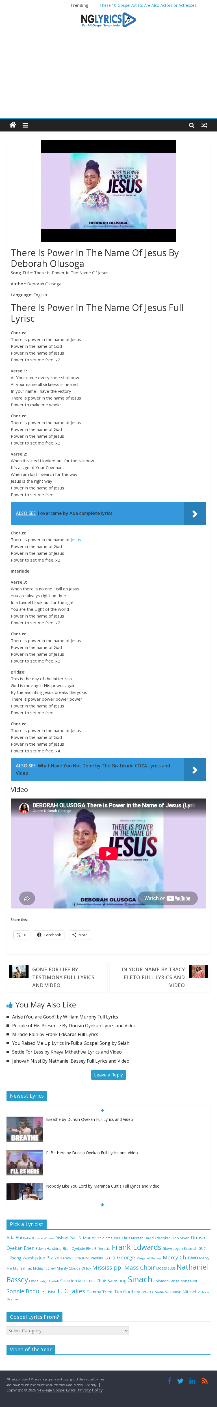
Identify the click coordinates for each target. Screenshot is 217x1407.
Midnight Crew (44, 1268)
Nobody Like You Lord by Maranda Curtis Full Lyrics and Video (103, 1186)
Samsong (117, 1280)
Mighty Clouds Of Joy (74, 1268)
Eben (29, 1248)
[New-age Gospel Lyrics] (12, 125)
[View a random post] (204, 125)
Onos (33, 1281)
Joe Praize (49, 1258)
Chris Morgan (132, 1238)
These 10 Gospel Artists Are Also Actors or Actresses (147, 5)
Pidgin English (49, 1281)
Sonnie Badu (22, 1291)
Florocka (103, 1249)
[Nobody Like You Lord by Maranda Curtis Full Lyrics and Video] (24, 1186)
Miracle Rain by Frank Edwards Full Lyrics (55, 1034)
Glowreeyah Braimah (180, 1248)
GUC (202, 1248)
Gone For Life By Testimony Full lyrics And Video (63, 977)
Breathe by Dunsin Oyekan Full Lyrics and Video (89, 1119)
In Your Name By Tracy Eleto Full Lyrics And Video (153, 977)
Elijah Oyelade (73, 1248)
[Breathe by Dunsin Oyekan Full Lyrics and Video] (24, 1119)
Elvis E (91, 1248)
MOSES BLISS (165, 1268)
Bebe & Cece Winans (38, 1238)
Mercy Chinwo (180, 1257)
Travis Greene (152, 1292)
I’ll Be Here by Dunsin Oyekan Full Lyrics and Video (92, 1152)
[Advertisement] (108, 75)
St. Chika (47, 1291)
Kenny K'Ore (70, 1258)
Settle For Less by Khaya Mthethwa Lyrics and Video (67, 1052)
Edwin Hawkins (48, 1248)
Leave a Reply (108, 1075)
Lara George (119, 1257)
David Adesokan (157, 1238)
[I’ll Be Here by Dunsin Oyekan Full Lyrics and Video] (24, 1153)
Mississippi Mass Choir (123, 1267)
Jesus (76, 539)
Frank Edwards (136, 1247)
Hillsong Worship (22, 1258)
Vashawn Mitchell (181, 1291)
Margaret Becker (149, 1258)
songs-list (189, 1281)
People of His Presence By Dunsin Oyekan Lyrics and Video (74, 1025)
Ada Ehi (14, 1238)
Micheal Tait (22, 1268)
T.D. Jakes (71, 1291)
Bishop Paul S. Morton (76, 1237)
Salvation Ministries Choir (83, 1280)
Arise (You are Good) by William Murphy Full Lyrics (65, 1017)
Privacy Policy (90, 1390)
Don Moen (181, 1238)
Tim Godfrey (127, 1292)
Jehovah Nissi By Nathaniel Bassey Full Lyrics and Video (70, 1061)
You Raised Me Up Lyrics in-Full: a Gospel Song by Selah (70, 1043)
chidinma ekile (109, 1238)
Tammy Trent (99, 1291)
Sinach (140, 1279)
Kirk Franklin (92, 1258)
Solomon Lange (166, 1281)
